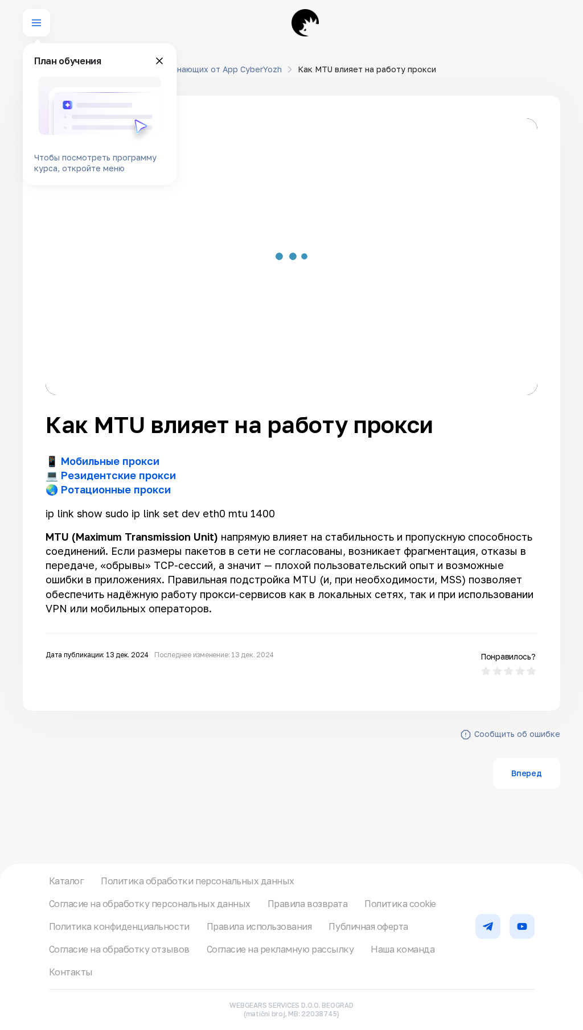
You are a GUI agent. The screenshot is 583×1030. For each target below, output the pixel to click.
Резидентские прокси (118, 475)
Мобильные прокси (110, 461)
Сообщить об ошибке (517, 734)
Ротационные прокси (116, 489)
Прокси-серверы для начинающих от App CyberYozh (176, 69)
